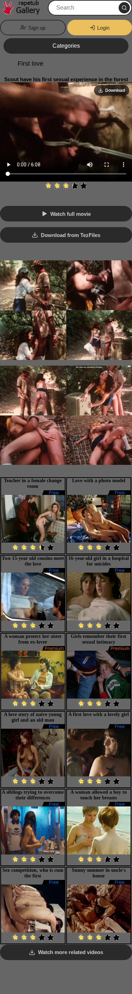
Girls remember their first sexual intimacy (98, 639)
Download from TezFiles (70, 235)
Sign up (36, 28)
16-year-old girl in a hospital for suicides (98, 561)
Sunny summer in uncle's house (99, 873)
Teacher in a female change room (33, 483)
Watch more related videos (70, 952)
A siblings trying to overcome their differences (33, 794)
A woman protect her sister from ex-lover (33, 639)
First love (30, 63)
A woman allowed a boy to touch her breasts (98, 794)
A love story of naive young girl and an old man (33, 717)
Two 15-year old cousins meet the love (33, 561)
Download (115, 90)
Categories (66, 46)
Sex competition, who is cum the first (32, 873)
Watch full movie (70, 214)
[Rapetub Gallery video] (23, 8)
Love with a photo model (98, 480)
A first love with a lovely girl (98, 714)
